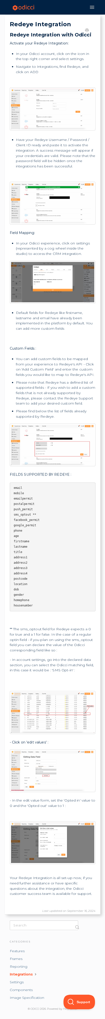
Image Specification (27, 997)
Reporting (18, 966)
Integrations (22, 974)
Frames (16, 959)
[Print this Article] (87, 31)
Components (21, 990)
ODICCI (35, 1008)
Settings (17, 982)
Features (17, 951)
